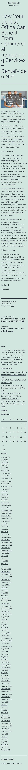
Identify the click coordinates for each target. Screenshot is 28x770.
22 (21, 437)
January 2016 (5, 683)
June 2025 (4, 494)
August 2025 (5, 489)
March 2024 (5, 534)
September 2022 (6, 582)
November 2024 (6, 513)
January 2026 (5, 476)
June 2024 (4, 526)
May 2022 (4, 593)
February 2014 (6, 718)
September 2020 (6, 646)
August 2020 (5, 649)
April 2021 (4, 627)
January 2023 (5, 571)
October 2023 (5, 548)
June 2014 (4, 707)
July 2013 (4, 736)
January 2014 (5, 721)
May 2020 (4, 657)
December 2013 (6, 723)
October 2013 (5, 728)
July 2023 (4, 556)
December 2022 (6, 574)
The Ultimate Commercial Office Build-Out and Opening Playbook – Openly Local (14, 403)
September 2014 (6, 699)
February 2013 (6, 750)
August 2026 (5, 457)
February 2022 (6, 601)
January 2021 (5, 635)
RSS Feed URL (14, 3)
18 (7, 437)
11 (6, 432)
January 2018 (5, 681)
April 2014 (4, 712)
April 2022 (4, 595)
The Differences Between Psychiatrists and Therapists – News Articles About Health (14, 374)
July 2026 (4, 460)
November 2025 (6, 481)
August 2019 (5, 670)
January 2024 (5, 540)
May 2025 (4, 497)
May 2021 (4, 625)
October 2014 (5, 697)
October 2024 (5, 516)
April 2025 (4, 500)
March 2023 (5, 566)
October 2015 (5, 689)
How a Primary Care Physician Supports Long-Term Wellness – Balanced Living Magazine (11, 395)
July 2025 (4, 492)
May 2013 (4, 742)
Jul (4, 449)
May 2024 (4, 529)
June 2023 (4, 558)
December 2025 (6, 478)
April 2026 (4, 468)
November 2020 (6, 641)
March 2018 (5, 678)
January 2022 (5, 603)
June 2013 (4, 739)
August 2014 (5, 702)
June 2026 (4, 462)
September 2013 (6, 731)
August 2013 (5, 734)
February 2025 (6, 505)
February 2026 (6, 473)
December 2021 (6, 606)
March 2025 (5, 502)
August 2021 (5, 617)
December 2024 (6, 510)
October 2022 (5, 579)
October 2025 (5, 484)
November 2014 (6, 694)
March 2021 (5, 630)
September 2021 (6, 614)
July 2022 (4, 587)
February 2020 (6, 665)
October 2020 (5, 643)
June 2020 (4, 654)
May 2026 (4, 465)
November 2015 (6, 686)
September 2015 (6, 691)
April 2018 (4, 675)
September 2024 (6, 518)
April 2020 (4, 659)
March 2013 (5, 747)
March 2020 (5, 662)
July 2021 (4, 619)
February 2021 (6, 633)
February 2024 (6, 537)
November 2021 (6, 609)
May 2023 (4, 561)
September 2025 (6, 486)
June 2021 (4, 622)
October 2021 (5, 611)
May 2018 (4, 673)
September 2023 (6, 550)
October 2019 (5, 667)
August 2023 (5, 553)
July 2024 (4, 524)
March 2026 (5, 470)
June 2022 (4, 590)
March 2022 (5, 598)
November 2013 (6, 726)
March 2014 (5, 715)
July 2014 (4, 704)
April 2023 (4, 564)
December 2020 (6, 638)
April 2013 (4, 744)
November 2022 (6, 577)
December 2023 (6, 542)
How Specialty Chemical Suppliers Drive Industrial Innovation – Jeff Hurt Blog (13, 388)
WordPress (18, 763)
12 (10, 432)
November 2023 (6, 545)
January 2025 (5, 508)
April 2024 (4, 532)
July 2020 (4, 651)
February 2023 (6, 569)
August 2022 (5, 585)
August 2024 (5, 521)
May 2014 (4, 710)
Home (12, 306)
